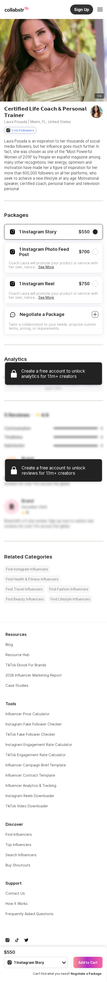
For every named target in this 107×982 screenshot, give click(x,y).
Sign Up (81, 9)
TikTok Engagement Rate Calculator (35, 755)
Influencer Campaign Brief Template (35, 765)
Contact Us (15, 893)
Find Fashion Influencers (68, 589)
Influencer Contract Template (30, 775)
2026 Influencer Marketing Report (33, 675)
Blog (9, 644)
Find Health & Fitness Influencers (32, 579)
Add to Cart (88, 963)
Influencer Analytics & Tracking (30, 785)
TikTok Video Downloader (26, 806)
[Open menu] (100, 9)
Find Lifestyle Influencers (70, 599)
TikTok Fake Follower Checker (30, 734)
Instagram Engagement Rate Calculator (38, 744)
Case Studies (16, 685)
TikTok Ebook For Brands (25, 665)
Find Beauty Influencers (25, 599)
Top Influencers (18, 844)
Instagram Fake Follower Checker (33, 724)
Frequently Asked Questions (29, 914)
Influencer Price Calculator (27, 714)
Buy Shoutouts (17, 865)
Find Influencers (18, 834)
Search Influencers (21, 855)
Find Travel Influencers (24, 589)
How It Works (16, 903)
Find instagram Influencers (27, 569)
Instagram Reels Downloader (29, 796)
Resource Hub (17, 655)
